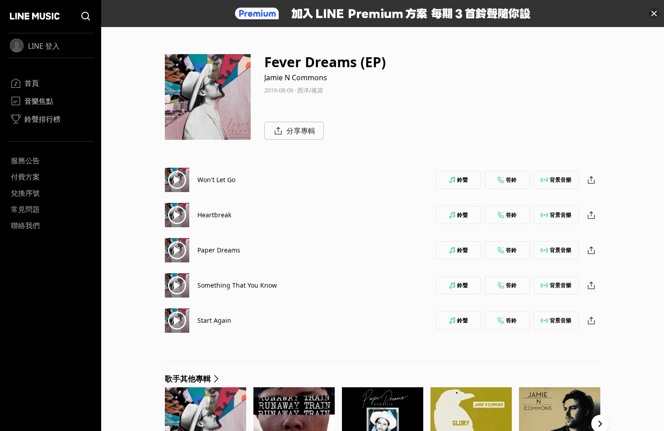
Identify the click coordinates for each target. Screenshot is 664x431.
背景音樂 (560, 179)
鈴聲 (462, 179)
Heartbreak (214, 215)
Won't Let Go (216, 179)
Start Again (214, 320)
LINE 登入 (44, 46)
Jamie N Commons (295, 78)
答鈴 (511, 179)
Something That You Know (237, 285)
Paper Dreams (218, 250)
